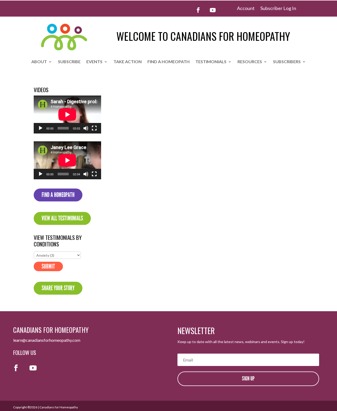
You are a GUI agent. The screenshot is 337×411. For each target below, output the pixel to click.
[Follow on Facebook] (198, 10)
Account (246, 8)
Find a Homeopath (168, 62)
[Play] (40, 128)
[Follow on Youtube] (213, 10)
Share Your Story (58, 288)
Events (94, 62)
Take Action (127, 62)
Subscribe (69, 62)
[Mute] (85, 128)
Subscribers (287, 62)
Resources (249, 62)
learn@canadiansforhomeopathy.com (46, 340)
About (39, 62)
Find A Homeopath (58, 195)
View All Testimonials (62, 218)
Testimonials (210, 62)
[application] (67, 114)
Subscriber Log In (278, 8)
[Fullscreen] (94, 128)
